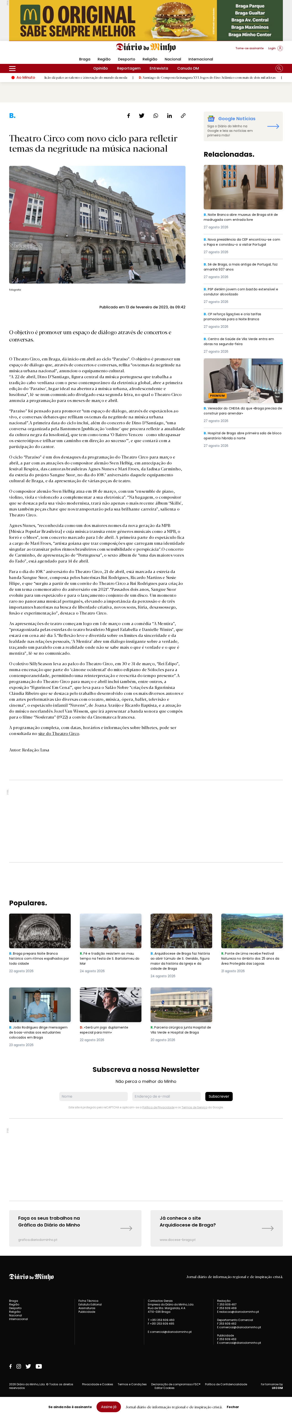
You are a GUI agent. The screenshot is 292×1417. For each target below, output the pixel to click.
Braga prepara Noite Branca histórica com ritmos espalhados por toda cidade (36, 922)
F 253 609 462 (226, 1324)
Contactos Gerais (160, 1301)
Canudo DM (188, 68)
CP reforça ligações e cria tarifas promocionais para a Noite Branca (236, 317)
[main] (146, 679)
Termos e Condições (132, 1384)
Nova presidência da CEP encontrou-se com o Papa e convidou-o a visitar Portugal (240, 245)
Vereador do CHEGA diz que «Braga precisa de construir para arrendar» (237, 364)
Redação (223, 1301)
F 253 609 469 (227, 1308)
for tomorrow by (272, 1386)
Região (104, 59)
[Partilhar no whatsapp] (156, 115)
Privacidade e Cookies (97, 1384)
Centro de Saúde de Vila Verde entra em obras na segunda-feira (241, 341)
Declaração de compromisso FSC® (176, 1384)
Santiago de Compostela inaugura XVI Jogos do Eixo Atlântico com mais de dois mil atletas (169, 77)
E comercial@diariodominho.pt (170, 1332)
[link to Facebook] (10, 1366)
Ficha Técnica (88, 1301)
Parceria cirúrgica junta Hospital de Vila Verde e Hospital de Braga (180, 995)
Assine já (108, 1406)
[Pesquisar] (279, 68)
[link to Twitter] (28, 1366)
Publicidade (86, 1312)
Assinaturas (86, 1308)
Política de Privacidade (158, 1107)
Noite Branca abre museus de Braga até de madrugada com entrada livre (241, 170)
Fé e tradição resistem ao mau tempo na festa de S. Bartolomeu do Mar (110, 922)
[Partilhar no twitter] (142, 115)
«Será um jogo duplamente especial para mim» (105, 992)
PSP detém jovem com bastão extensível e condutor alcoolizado (243, 292)
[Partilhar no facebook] (128, 115)
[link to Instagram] (18, 1366)
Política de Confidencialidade (226, 1384)
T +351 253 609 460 (161, 1320)
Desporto (126, 59)
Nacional (173, 59)
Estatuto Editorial (90, 1304)
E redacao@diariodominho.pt (238, 1312)
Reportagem (129, 68)
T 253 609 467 (227, 1304)
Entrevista (159, 68)
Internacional (200, 59)
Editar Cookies (165, 1388)
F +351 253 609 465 (161, 1324)
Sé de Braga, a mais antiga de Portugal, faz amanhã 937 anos (240, 267)
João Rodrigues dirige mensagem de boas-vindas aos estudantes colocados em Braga (39, 995)
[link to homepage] (146, 47)
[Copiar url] (183, 115)
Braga (84, 59)
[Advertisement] (146, 821)
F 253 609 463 (226, 1339)
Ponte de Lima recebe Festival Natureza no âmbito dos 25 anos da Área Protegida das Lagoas (251, 922)
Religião (150, 59)
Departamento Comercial (235, 1320)
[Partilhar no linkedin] (169, 115)
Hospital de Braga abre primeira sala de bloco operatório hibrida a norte (241, 436)
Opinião (100, 68)
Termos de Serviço (194, 1107)
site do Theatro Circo (58, 733)
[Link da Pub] (146, 20)
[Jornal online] (33, 50)
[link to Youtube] (39, 1366)
